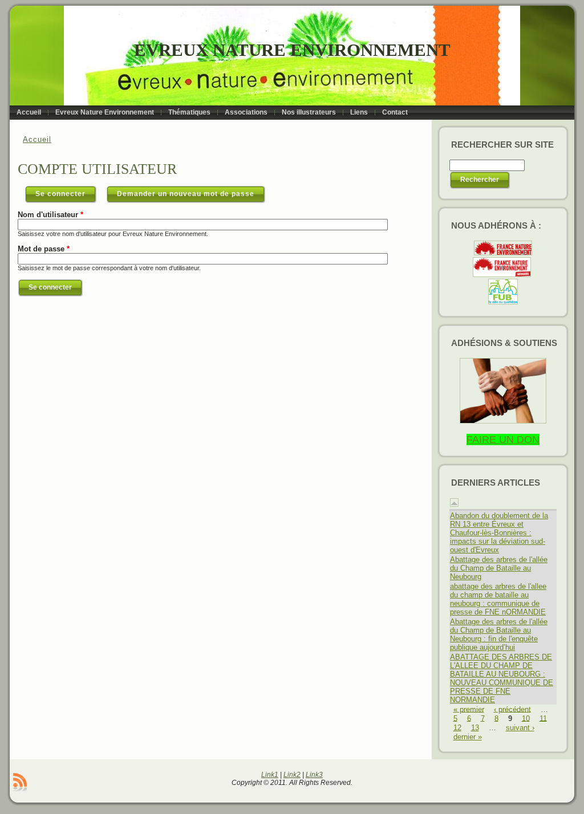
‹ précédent (512, 709)
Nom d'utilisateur (50, 214)
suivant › (520, 727)
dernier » (467, 736)
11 (543, 718)
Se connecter (65, 194)
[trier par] (454, 504)
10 (526, 718)
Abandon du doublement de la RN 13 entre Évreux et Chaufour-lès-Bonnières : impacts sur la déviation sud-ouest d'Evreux (499, 532)
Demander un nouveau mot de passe (185, 194)
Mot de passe (44, 249)
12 (457, 727)
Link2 (292, 775)
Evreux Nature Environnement (292, 50)
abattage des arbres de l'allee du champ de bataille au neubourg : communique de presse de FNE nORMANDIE (498, 599)
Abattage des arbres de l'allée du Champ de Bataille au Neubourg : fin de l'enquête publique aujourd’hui (499, 634)
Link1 (269, 775)
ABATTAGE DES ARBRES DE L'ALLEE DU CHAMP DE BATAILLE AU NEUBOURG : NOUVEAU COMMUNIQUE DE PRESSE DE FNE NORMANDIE (501, 678)
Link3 (314, 775)
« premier (468, 709)
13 (475, 727)
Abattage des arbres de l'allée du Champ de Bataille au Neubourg (499, 568)
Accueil (37, 139)
